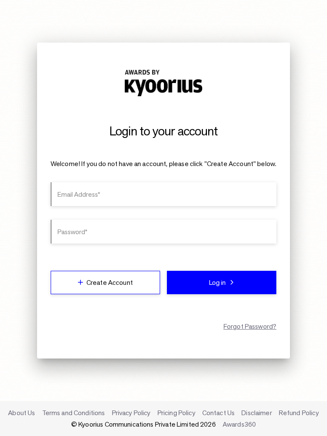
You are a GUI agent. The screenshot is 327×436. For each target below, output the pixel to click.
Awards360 (239, 424)
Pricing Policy (176, 412)
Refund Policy (299, 412)
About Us (21, 412)
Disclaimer (256, 412)
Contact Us (218, 412)
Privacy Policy (131, 412)
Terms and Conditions (73, 412)
